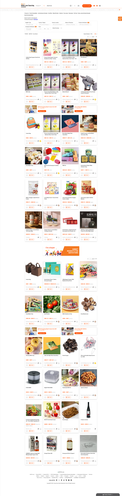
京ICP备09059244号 (68, 477)
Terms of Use (39, 477)
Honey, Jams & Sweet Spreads (84, 13)
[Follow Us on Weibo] (64, 480)
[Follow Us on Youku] (71, 480)
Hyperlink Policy (55, 477)
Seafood (61, 13)
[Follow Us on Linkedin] (61, 480)
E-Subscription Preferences (82, 474)
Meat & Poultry (56, 13)
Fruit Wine (50, 13)
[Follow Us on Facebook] (56, 480)
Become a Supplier (87, 5)
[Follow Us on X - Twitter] (59, 480)
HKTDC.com (32, 474)
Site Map (61, 477)
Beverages (71, 13)
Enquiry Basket (108, 494)
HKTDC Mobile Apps (54, 474)
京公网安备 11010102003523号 (79, 477)
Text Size (90, 474)
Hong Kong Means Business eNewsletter (67, 474)
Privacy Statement (47, 477)
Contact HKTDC (46, 474)
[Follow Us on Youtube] (68, 480)
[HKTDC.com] (61, 472)
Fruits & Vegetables (33, 13)
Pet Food (75, 13)
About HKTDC (38, 474)
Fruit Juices (65, 13)
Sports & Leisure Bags (28, 15)
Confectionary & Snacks (42, 13)
